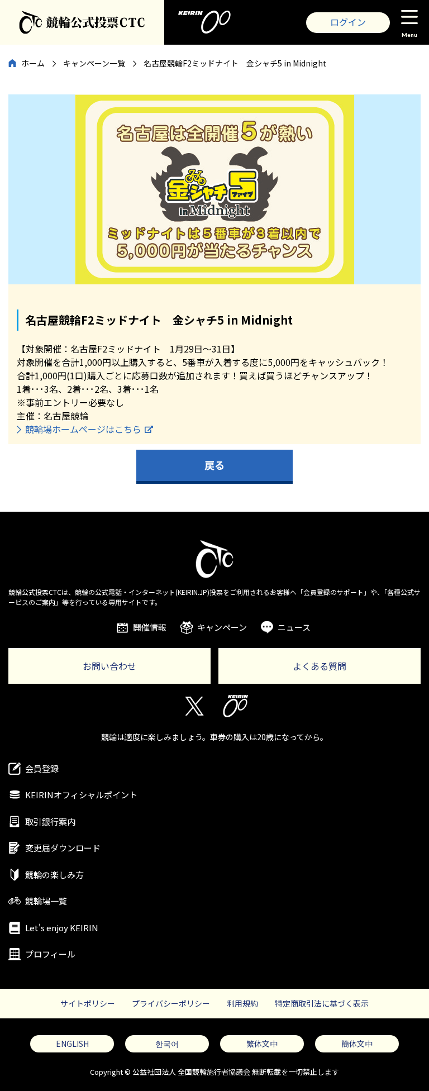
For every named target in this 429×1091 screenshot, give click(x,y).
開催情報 (149, 627)
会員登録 (42, 768)
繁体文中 (262, 1043)
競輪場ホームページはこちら (83, 429)
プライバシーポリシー (171, 1003)
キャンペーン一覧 (94, 63)
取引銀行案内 (50, 821)
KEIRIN (235, 706)
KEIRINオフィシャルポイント (81, 795)
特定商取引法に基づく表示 (322, 1003)
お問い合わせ (109, 666)
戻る (214, 465)
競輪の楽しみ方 (54, 874)
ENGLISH (72, 1043)
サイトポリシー (87, 1003)
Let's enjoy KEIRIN (61, 927)
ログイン (348, 21)
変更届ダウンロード (63, 848)
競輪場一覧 (46, 901)
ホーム (33, 63)
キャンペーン (222, 627)
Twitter (193, 706)
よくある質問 (319, 666)
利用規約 (242, 1003)
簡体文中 (357, 1043)
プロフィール (50, 954)
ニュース (294, 627)
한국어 (167, 1043)
